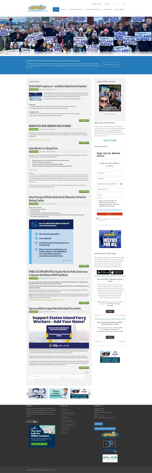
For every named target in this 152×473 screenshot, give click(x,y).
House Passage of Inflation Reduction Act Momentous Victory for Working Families (57, 199)
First (31, 376)
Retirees (64, 432)
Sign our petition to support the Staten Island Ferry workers (55, 308)
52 (74, 376)
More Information (31, 419)
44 (43, 376)
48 (59, 376)
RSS (88, 372)
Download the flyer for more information (39, 140)
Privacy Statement (44, 470)
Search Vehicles (33, 169)
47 (55, 376)
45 (47, 376)
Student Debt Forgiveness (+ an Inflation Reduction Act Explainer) (58, 86)
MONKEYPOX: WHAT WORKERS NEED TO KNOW (50, 126)
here (111, 305)
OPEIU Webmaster (51, 89)
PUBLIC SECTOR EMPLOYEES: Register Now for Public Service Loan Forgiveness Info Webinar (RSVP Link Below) (58, 273)
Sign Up (110, 311)
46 (51, 376)
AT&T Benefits (66, 417)
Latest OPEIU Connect (68, 425)
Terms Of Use (53, 470)
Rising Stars (65, 409)
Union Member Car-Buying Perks (43, 148)
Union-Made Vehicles (67, 421)
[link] (51, 241)
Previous (38, 376)
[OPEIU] (37, 8)
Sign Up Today (110, 140)
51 (71, 376)
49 (63, 376)
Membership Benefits (68, 413)
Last (31, 380)
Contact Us (98, 424)
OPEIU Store (65, 429)
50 (67, 376)
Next (83, 376)
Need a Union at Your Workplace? (105, 429)
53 (78, 376)
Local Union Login (96, 3)
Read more (84, 120)
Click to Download (110, 114)
